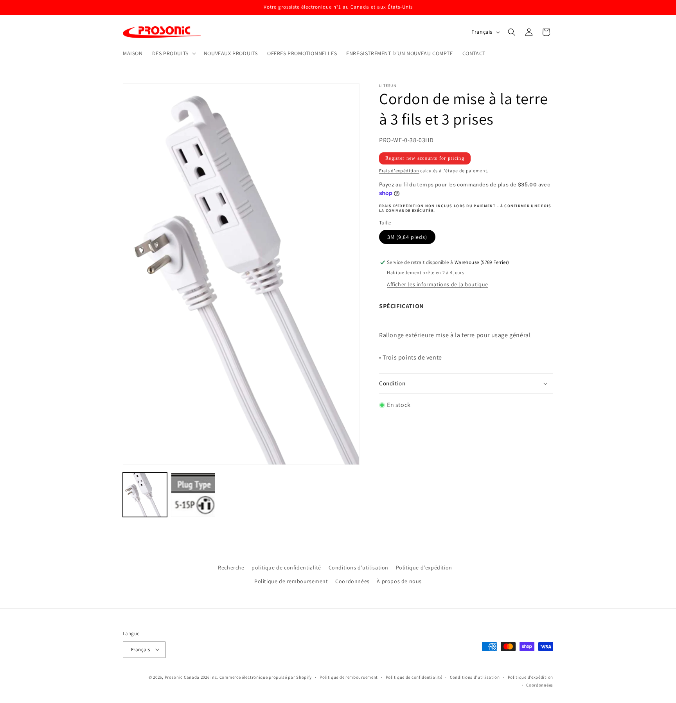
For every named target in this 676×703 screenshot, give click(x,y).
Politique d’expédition (530, 677)
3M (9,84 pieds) (407, 237)
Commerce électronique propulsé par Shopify (265, 677)
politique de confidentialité (286, 567)
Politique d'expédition (424, 567)
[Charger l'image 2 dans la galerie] (193, 495)
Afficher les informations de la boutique (437, 284)
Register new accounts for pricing (424, 158)
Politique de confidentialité (414, 677)
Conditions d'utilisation (358, 567)
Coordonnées (352, 581)
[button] (173, 53)
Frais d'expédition (399, 170)
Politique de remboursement (291, 581)
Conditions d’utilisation (475, 677)
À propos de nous (399, 581)
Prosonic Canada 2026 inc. (192, 677)
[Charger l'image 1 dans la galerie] (145, 495)
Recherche (231, 567)
